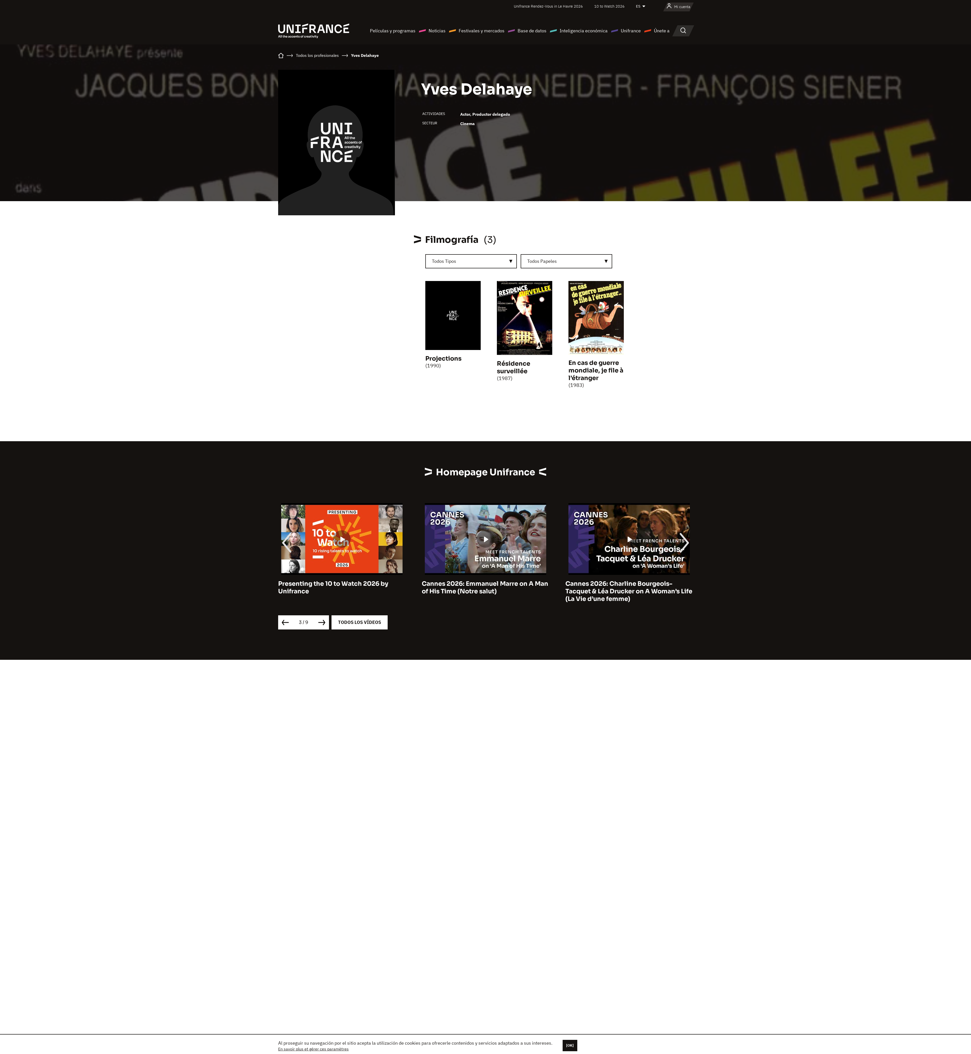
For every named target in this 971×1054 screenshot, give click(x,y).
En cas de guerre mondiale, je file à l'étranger (595, 370)
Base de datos (532, 31)
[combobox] (471, 261)
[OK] (570, 1045)
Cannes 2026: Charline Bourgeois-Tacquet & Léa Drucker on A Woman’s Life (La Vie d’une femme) (485, 591)
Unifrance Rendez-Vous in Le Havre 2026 (548, 6)
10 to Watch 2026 (609, 6)
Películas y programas (392, 31)
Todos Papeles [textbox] (542, 261)
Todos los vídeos (359, 622)
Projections (443, 358)
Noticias (437, 31)
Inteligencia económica (584, 31)
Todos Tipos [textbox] (444, 261)
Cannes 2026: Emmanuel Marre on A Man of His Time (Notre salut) (341, 587)
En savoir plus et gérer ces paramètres (313, 1048)
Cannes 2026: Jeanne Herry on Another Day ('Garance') (626, 587)
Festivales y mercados (481, 31)
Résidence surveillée (513, 367)
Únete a (662, 31)
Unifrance (631, 31)
